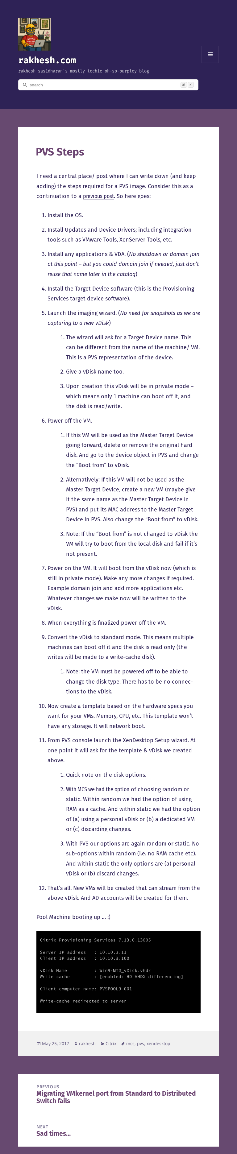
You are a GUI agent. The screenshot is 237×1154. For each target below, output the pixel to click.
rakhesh (87, 1043)
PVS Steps (60, 151)
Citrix (111, 1043)
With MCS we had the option (97, 789)
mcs (130, 1043)
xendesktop (158, 1043)
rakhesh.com (47, 60)
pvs (140, 1043)
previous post (98, 196)
